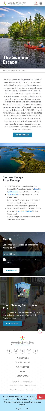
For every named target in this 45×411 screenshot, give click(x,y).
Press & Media (30, 390)
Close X (26, 408)
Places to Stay (22, 362)
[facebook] (9, 351)
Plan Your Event (30, 386)
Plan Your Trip (22, 367)
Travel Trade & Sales (16, 386)
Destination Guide (27, 382)
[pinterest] (35, 351)
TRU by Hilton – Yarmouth (23, 211)
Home (5, 70)
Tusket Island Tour (13, 194)
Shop (22, 371)
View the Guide (12, 323)
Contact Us (15, 382)
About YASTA (22, 376)
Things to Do (22, 358)
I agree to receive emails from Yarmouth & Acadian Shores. (23, 261)
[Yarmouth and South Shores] (14, 3)
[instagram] (29, 351)
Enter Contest (22, 135)
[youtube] (22, 351)
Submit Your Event (16, 390)
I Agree (18, 408)
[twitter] (16, 351)
